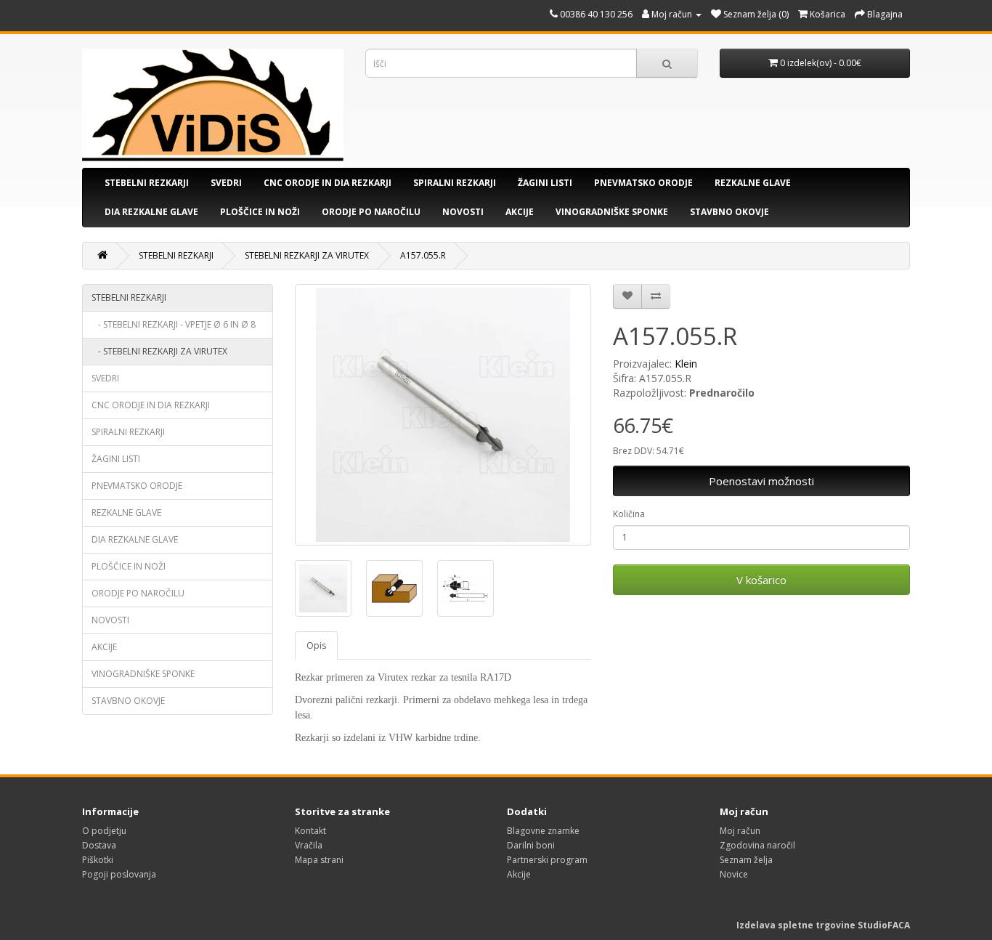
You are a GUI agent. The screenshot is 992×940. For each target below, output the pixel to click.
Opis (316, 645)
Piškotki (97, 860)
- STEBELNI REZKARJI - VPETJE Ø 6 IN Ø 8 (174, 324)
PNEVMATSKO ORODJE (643, 183)
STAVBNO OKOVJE (729, 212)
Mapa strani (319, 860)
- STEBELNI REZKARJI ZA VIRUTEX (159, 351)
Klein (686, 363)
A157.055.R (423, 255)
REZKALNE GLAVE (753, 183)
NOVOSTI (463, 212)
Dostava (99, 845)
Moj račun (740, 830)
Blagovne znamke (543, 830)
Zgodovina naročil (757, 845)
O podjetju (104, 830)
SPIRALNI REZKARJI (454, 183)
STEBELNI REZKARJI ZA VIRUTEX (307, 255)
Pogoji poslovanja (119, 874)
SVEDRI (226, 183)
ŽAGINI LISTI (545, 183)
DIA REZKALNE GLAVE (151, 212)
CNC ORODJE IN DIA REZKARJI (327, 183)
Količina (629, 514)
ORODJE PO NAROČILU (371, 212)
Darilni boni (531, 845)
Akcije (519, 874)
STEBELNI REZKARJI (147, 183)
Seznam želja (746, 860)
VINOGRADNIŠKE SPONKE (612, 212)
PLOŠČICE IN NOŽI (260, 212)
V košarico (761, 579)
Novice (734, 874)
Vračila (308, 845)
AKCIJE (519, 212)
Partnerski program (547, 860)
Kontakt (310, 830)
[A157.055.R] (443, 415)
